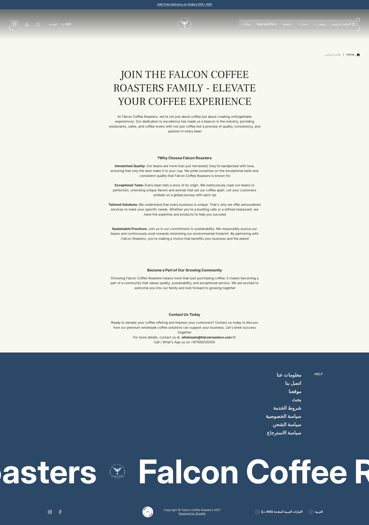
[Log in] (27, 24)
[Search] (38, 24)
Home (350, 54)
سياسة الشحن (287, 425)
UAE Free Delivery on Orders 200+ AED (184, 4)
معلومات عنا (289, 375)
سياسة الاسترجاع (284, 433)
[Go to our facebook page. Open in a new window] (60, 512)
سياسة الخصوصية (283, 416)
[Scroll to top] (147, 512)
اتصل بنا (293, 383)
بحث (296, 400)
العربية (53, 24)
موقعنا (295, 392)
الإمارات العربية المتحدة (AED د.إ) (282, 511)
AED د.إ (66, 24)
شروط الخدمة (287, 408)
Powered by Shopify (192, 513)
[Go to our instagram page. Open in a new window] (50, 512)
